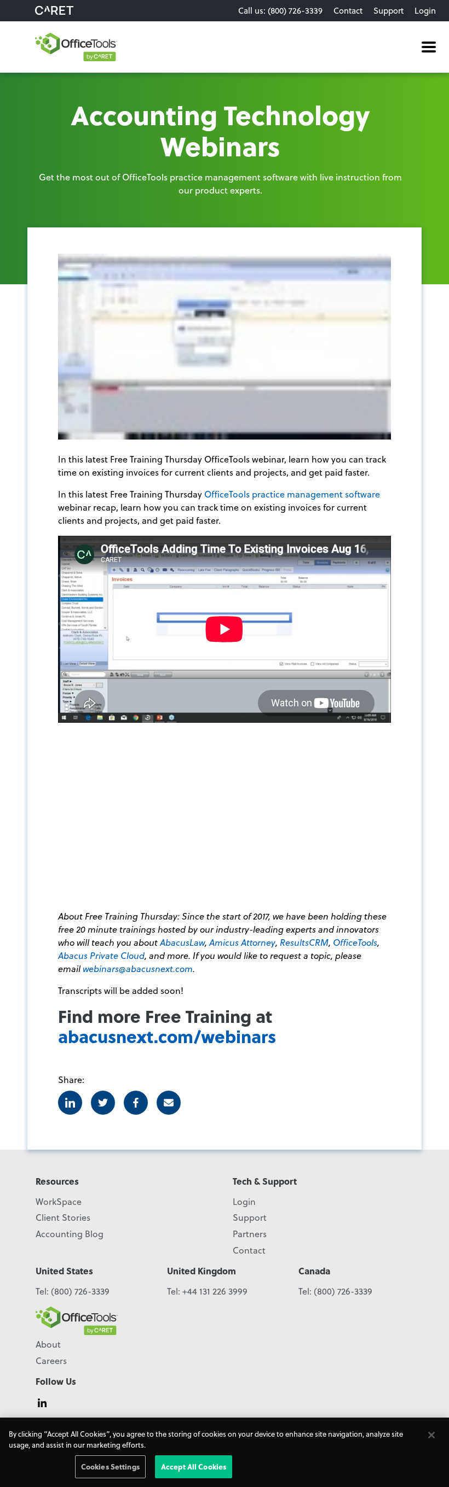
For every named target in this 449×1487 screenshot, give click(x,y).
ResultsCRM (304, 942)
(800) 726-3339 (80, 1291)
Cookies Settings (110, 1466)
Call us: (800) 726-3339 (280, 10)
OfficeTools (355, 942)
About (48, 1344)
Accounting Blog (69, 1233)
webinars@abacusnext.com (138, 968)
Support (388, 10)
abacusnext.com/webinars (167, 1036)
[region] (224, 1452)
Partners (250, 1233)
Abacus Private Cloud (101, 955)
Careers (51, 1360)
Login (425, 10)
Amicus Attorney (242, 942)
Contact (347, 10)
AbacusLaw (182, 942)
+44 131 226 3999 (214, 1291)
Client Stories (63, 1217)
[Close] (431, 1435)
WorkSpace (59, 1201)
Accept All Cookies (193, 1466)
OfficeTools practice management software (292, 494)
